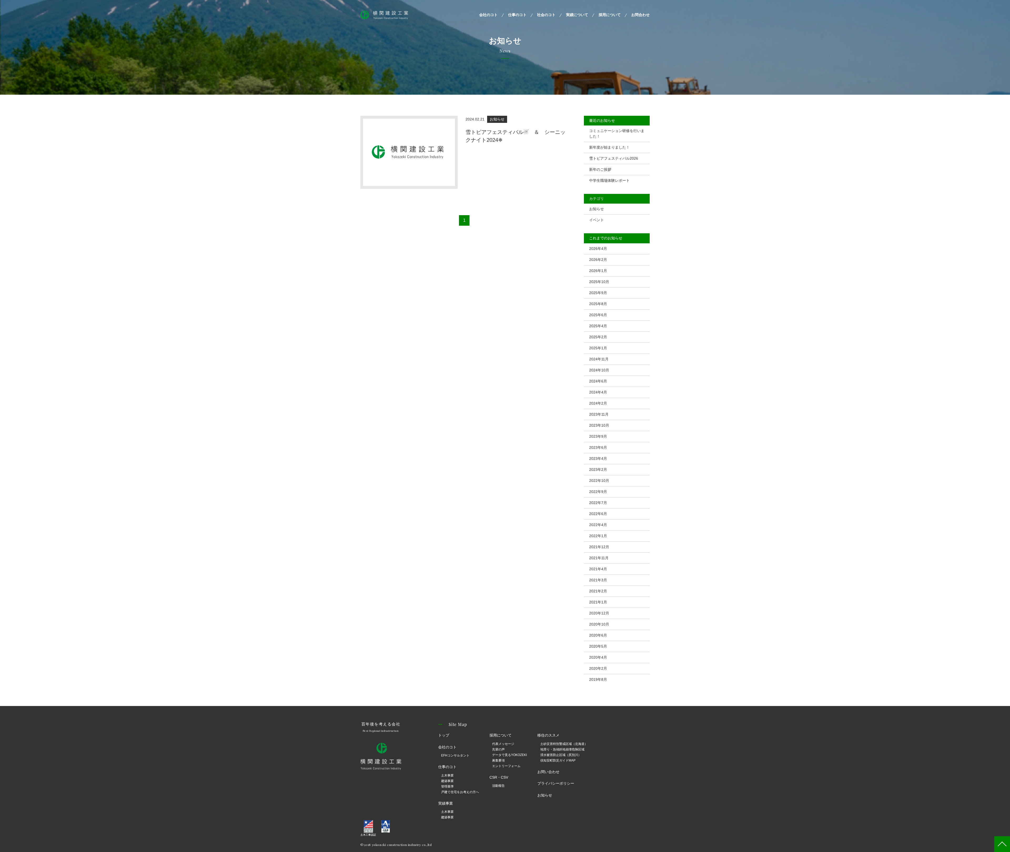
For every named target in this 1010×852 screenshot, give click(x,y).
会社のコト (488, 15)
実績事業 (445, 803)
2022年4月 (598, 525)
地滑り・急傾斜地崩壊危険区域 (562, 749)
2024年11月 (599, 359)
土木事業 (447, 775)
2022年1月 (598, 536)
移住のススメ (548, 735)
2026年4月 (598, 248)
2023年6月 (598, 447)
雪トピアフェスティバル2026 (613, 158)
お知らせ (596, 209)
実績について (577, 15)
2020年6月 (598, 635)
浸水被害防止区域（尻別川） (560, 755)
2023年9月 (598, 436)
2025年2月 (598, 337)
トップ (443, 735)
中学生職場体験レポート (609, 180)
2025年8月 (598, 304)
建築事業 (447, 781)
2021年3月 (598, 580)
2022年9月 (598, 492)
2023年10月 (599, 425)
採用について (610, 15)
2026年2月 (598, 260)
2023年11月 (599, 414)
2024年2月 (598, 403)
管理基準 (447, 786)
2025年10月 (599, 282)
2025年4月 (598, 326)
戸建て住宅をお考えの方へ (460, 792)
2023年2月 (598, 469)
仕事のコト (517, 15)
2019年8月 (598, 679)
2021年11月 (599, 558)
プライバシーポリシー (555, 783)
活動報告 (498, 786)
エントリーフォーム (506, 766)
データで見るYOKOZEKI (509, 755)
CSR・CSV (498, 777)
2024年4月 (598, 392)
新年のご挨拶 (600, 169)
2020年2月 (598, 668)
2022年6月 (598, 514)
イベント (596, 220)
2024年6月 (598, 381)
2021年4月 (598, 569)
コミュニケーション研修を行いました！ (616, 133)
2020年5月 (598, 646)
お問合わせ (640, 15)
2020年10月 (599, 624)
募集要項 (498, 760)
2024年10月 (599, 370)
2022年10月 (599, 480)
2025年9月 (598, 293)
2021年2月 (598, 591)
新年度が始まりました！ (609, 147)
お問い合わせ (548, 772)
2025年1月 (598, 348)
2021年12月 (599, 547)
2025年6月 (598, 315)
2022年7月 (598, 503)
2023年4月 (598, 458)
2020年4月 (598, 657)
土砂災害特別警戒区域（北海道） (564, 744)
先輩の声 (498, 749)
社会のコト (546, 15)
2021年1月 (598, 602)
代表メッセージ (503, 744)
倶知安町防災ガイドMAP (557, 760)
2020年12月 (599, 613)
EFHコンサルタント (455, 755)
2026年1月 (598, 271)
